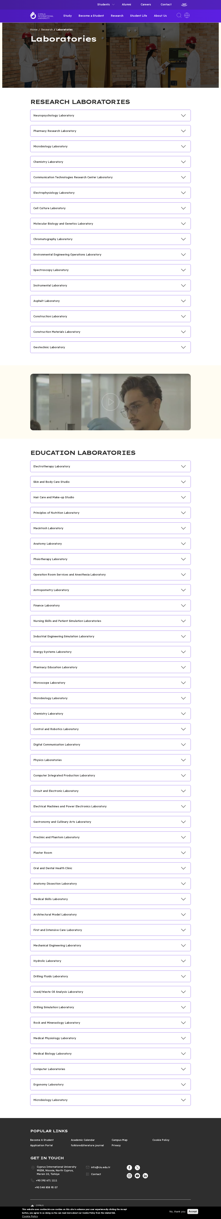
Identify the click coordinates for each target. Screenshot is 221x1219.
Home (33, 29)
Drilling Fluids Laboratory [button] (50, 976)
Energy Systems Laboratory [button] (52, 652)
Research (117, 15)
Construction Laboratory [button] (50, 316)
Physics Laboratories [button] (47, 760)
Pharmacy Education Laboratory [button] (55, 667)
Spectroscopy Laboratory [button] (51, 270)
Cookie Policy (160, 1139)
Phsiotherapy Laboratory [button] (50, 559)
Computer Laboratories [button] (49, 1069)
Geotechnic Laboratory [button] (49, 347)
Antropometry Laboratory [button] (51, 590)
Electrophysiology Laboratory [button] (54, 192)
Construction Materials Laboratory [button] (56, 332)
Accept (193, 1211)
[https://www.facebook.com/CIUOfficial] (129, 1167)
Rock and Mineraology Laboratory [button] (56, 1022)
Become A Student (42, 1139)
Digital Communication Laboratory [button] (56, 744)
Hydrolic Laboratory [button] (47, 961)
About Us (160, 15)
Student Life (138, 15)
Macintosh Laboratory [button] (48, 528)
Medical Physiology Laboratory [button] (54, 1038)
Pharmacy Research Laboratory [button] (54, 131)
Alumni (126, 4)
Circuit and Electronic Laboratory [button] (56, 791)
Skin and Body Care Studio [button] (51, 482)
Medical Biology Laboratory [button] (52, 1053)
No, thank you (177, 1211)
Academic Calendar (83, 1139)
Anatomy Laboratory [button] (47, 543)
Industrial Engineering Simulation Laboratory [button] (63, 636)
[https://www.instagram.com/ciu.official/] (129, 1175)
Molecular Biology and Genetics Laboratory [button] (63, 223)
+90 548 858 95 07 (46, 1187)
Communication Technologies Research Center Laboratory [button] (73, 177)
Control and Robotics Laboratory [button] (56, 729)
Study (67, 15)
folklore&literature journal (87, 1145)
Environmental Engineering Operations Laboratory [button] (67, 254)
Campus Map (119, 1139)
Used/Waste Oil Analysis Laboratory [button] (58, 992)
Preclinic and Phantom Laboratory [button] (56, 837)
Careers (146, 4)
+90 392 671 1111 (46, 1180)
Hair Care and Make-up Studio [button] (53, 497)
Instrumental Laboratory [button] (50, 285)
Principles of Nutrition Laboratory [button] (56, 512)
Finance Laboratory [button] (46, 605)
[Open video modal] (110, 402)
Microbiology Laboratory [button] (50, 146)
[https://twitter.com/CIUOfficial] (137, 1167)
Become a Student (91, 15)
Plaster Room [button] (42, 852)
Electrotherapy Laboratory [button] (51, 466)
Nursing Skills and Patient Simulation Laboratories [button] (67, 621)
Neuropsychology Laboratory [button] (53, 115)
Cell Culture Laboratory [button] (49, 208)
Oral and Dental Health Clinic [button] (52, 868)
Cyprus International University (46, 16)
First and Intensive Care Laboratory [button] (57, 930)
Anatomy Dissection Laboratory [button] (55, 883)
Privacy (116, 1145)
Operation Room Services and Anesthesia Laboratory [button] (69, 574)
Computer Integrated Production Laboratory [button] (64, 775)
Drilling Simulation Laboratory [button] (53, 1007)
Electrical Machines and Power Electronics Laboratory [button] (70, 806)
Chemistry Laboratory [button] (48, 162)
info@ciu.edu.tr (100, 1167)
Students (103, 4)
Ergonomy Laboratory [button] (48, 1084)
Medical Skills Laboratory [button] (50, 899)
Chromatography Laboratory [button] (52, 239)
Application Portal (41, 1145)
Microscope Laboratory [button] (49, 682)
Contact (166, 4)
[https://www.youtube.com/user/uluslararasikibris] (137, 1175)
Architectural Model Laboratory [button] (55, 914)
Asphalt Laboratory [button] (46, 301)
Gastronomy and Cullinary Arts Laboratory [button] (62, 822)
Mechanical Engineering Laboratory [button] (57, 945)
